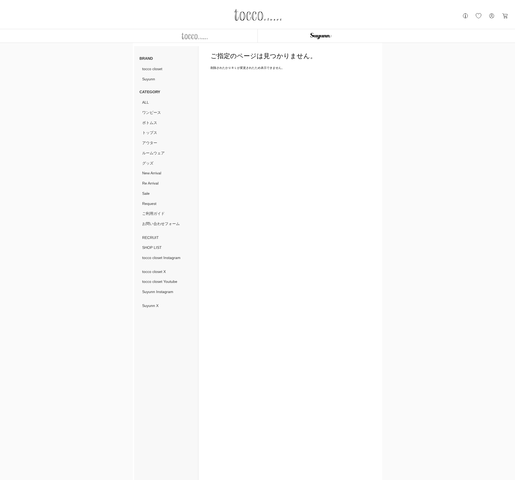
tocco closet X (154, 271)
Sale (146, 193)
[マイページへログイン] (492, 18)
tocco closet (152, 69)
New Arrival (151, 173)
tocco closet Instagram (161, 258)
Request (149, 203)
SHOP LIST (152, 247)
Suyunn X (150, 305)
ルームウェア (153, 153)
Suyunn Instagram (157, 292)
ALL (145, 102)
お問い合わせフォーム (161, 224)
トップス (149, 132)
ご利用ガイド (153, 213)
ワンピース (151, 112)
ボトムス (149, 123)
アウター (149, 143)
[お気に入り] (478, 18)
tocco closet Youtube (159, 281)
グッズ (147, 163)
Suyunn (148, 79)
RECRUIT (150, 237)
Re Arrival (150, 183)
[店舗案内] (465, 18)
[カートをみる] (505, 18)
